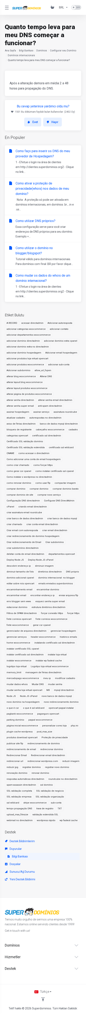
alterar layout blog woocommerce (25, 382)
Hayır (54, 122)
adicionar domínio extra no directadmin (28, 346)
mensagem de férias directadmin (43, 672)
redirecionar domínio (51, 749)
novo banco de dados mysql (57, 696)
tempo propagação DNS (19, 808)
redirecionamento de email (21, 749)
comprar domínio (16, 489)
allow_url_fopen (43, 370)
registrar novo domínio (57, 767)
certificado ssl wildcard (61, 447)
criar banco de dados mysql (62, 518)
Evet (35, 122)
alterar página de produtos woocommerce (29, 394)
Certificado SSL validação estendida (26, 447)
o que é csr (13, 708)
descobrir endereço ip (19, 566)
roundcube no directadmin (62, 779)
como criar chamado (18, 465)
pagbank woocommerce (20, 714)
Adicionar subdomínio (18, 370)
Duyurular (15, 848)
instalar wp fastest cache (49, 660)
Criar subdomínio (54, 542)
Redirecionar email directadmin (48, 755)
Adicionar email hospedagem (61, 352)
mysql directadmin (64, 690)
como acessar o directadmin (33, 453)
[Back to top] (43, 999)
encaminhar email (16, 595)
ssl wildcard (13, 802)
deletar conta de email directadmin (25, 554)
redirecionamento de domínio (43, 743)
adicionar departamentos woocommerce (29, 335)
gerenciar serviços (17, 637)
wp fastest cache (69, 820)
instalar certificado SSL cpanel (23, 648)
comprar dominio (39, 489)
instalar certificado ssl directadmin (25, 654)
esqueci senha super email (50, 601)
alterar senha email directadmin (55, 400)
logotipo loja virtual (17, 666)
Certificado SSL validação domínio (25, 441)
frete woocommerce (18, 625)
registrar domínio (31, 767)
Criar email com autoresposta (22, 530)
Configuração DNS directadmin (23, 500)
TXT (60, 808)
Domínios (41, 50)
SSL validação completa (19, 791)
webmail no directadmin (20, 820)
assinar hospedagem (18, 412)
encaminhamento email (19, 589)
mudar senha (55, 684)
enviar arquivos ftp (68, 595)
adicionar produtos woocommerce (25, 364)
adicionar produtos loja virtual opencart (27, 358)
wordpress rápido (46, 820)
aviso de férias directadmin (21, 423)
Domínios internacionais (21, 55)
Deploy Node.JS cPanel (40, 560)
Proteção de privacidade (55, 737)
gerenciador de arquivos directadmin (26, 631)
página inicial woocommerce (22, 725)
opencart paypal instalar (61, 708)
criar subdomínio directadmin (23, 548)
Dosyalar (15, 864)
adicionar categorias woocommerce (26, 329)
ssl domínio (46, 785)
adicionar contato (59, 329)
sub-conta (56, 802)
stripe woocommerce (35, 802)
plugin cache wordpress (20, 731)
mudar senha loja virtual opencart (24, 690)
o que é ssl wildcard (33, 708)
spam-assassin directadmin (21, 785)
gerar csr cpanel (42, 625)
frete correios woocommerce (51, 619)
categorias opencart (17, 435)
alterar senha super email (20, 406)
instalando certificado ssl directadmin (54, 642)
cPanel (10, 506)
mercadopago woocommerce (23, 678)
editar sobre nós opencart (20, 583)
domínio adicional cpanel (20, 577)
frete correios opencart (19, 619)
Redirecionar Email (17, 755)
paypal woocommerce (40, 720)
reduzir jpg (12, 767)
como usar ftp (42, 483)
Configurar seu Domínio (63, 50)
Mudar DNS (38, 684)
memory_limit (14, 672)
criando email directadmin (32, 506)
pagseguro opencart (48, 714)
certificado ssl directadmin (46, 435)
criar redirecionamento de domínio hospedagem (33, 536)
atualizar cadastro (16, 417)
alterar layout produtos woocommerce (27, 388)
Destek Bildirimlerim (22, 841)
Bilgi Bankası (26, 50)
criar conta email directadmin (42, 524)
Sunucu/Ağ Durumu (22, 871)
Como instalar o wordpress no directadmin (29, 477)
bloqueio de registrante (19, 429)
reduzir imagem (70, 761)
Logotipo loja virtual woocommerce (50, 666)
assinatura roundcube (65, 412)
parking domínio (15, 720)
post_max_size (44, 731)
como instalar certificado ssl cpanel (54, 471)
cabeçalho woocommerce (50, 429)
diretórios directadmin (50, 571)
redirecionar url (15, 761)
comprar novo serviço (49, 495)
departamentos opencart (61, 554)
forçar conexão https (52, 613)
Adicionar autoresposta (60, 323)
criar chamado (14, 524)
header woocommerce (43, 637)
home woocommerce (18, 642)
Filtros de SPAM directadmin (22, 613)
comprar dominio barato (66, 489)
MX (48, 690)
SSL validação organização (50, 796)
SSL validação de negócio (50, 791)
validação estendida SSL (45, 814)
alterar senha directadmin (20, 400)
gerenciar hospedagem (63, 631)
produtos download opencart (22, 737)
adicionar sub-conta (58, 364)
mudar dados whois (17, 684)
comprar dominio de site (20, 495)
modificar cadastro (65, 678)
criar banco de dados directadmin (25, 518)
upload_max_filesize (17, 814)
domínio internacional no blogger (56, 577)
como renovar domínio (19, 483)
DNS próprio (72, 571)
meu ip (47, 678)
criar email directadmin (54, 530)
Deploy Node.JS (15, 560)
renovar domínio (40, 773)
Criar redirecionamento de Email (24, 542)
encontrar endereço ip (42, 595)
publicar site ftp (15, 743)
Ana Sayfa (10, 50)
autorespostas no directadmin (45, 417)
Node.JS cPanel (28, 696)
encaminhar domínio (48, 589)
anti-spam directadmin (50, 406)
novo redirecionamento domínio (61, 702)
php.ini (74, 725)
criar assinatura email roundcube (24, 512)
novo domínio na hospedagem (23, 702)
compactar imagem (65, 483)
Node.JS (11, 696)
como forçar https (43, 465)
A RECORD (12, 323)
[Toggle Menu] (6, 7)
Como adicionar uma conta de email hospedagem (34, 459)
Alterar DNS (46, 376)
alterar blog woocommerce (21, 376)
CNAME (10, 453)
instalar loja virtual (57, 654)
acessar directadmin (32, 323)
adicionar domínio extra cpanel (60, 341)
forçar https (73, 613)
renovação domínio (17, 773)
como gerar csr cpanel (19, 471)
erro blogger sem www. (19, 601)
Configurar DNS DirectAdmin (59, 500)
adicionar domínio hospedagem (24, 352)
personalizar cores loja (54, 725)
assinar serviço (41, 412)
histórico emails (68, 637)
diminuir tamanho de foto (20, 571)
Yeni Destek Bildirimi (22, 879)
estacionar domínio (17, 607)
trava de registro (44, 808)
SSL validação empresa (19, 796)
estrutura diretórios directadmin (48, 607)
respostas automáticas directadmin (25, 779)
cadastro (73, 429)
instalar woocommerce (19, 660)
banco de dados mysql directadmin (59, 423)
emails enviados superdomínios (55, 583)
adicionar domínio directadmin (23, 341)
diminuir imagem (44, 566)
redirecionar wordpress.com (42, 761)
